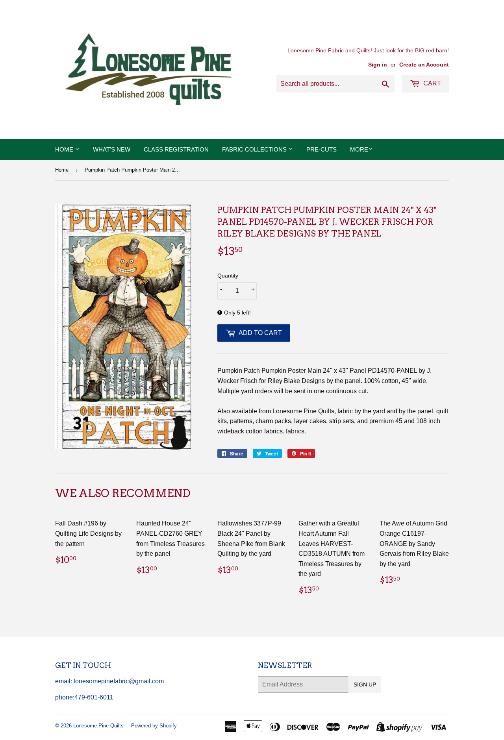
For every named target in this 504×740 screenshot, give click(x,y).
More (359, 149)
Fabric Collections (255, 149)
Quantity (227, 275)
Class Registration (176, 149)
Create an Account (424, 65)
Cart (431, 83)
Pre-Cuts (321, 149)
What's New (111, 149)
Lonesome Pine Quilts (98, 726)
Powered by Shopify (154, 726)
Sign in (377, 65)
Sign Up (365, 684)
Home (65, 149)
